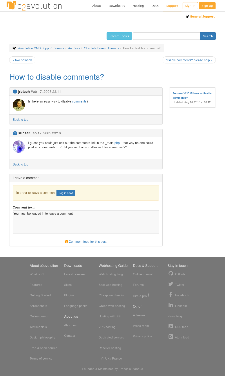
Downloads (117, 6)
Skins (68, 284)
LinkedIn (180, 306)
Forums (138, 284)
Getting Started (40, 295)
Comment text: (24, 207)
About (96, 6)
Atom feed (181, 337)
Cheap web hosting (112, 295)
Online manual (143, 274)
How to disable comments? (56, 76)
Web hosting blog (111, 274)
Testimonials (38, 327)
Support (172, 6)
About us (70, 325)
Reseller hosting (110, 348)
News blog (174, 316)
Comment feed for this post (87, 241)
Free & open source (43, 348)
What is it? (37, 274)
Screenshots (38, 306)
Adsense (139, 315)
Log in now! (66, 193)
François (125, 369)
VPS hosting (107, 327)
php (117, 142)
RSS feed (181, 327)
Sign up (207, 6)
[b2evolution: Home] (34, 5)
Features (36, 284)
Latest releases (74, 274)
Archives (74, 48)
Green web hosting (112, 306)
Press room (141, 325)
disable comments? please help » (189, 60)
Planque (137, 369)
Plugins (69, 295)
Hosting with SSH (111, 316)
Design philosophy (42, 337)
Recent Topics (119, 36)
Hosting (138, 6)
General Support (202, 16)
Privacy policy (142, 336)
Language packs (75, 306)
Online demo (38, 316)
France (117, 358)
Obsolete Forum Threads (101, 48)
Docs (155, 6)
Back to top (20, 119)
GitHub (179, 274)
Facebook (181, 295)
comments (79, 101)
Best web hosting (110, 284)
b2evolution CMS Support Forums (40, 48)
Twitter (179, 284)
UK (107, 358)
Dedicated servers (111, 337)
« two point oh (22, 60)
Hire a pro (141, 295)
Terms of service (41, 358)
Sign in (190, 6)
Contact (69, 335)
